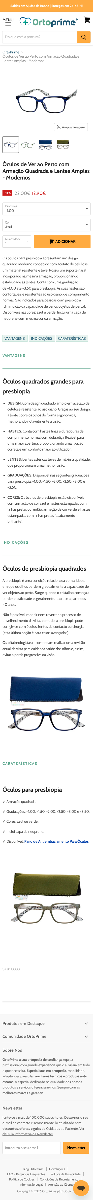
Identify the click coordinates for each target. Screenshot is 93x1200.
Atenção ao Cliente (61, 1184)
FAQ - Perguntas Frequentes (26, 1174)
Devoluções (57, 1169)
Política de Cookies (21, 1179)
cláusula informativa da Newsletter (27, 1134)
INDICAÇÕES (42, 338)
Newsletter (76, 1147)
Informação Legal (31, 1184)
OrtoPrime (10, 52)
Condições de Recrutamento (59, 1179)
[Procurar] (84, 37)
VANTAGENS (15, 338)
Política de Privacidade (66, 1174)
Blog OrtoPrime (33, 1169)
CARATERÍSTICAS (72, 338)
